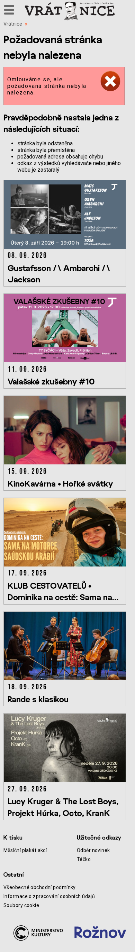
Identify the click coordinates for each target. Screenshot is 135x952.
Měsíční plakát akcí (25, 850)
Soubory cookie (21, 905)
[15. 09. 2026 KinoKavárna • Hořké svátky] (65, 462)
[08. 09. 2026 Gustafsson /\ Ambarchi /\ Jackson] (65, 247)
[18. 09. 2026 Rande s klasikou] (65, 678)
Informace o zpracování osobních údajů (49, 896)
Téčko (84, 859)
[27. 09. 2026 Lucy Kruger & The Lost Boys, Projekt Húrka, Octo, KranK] (65, 780)
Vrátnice (12, 24)
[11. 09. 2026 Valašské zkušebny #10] (65, 360)
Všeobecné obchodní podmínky (39, 887)
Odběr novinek (93, 850)
